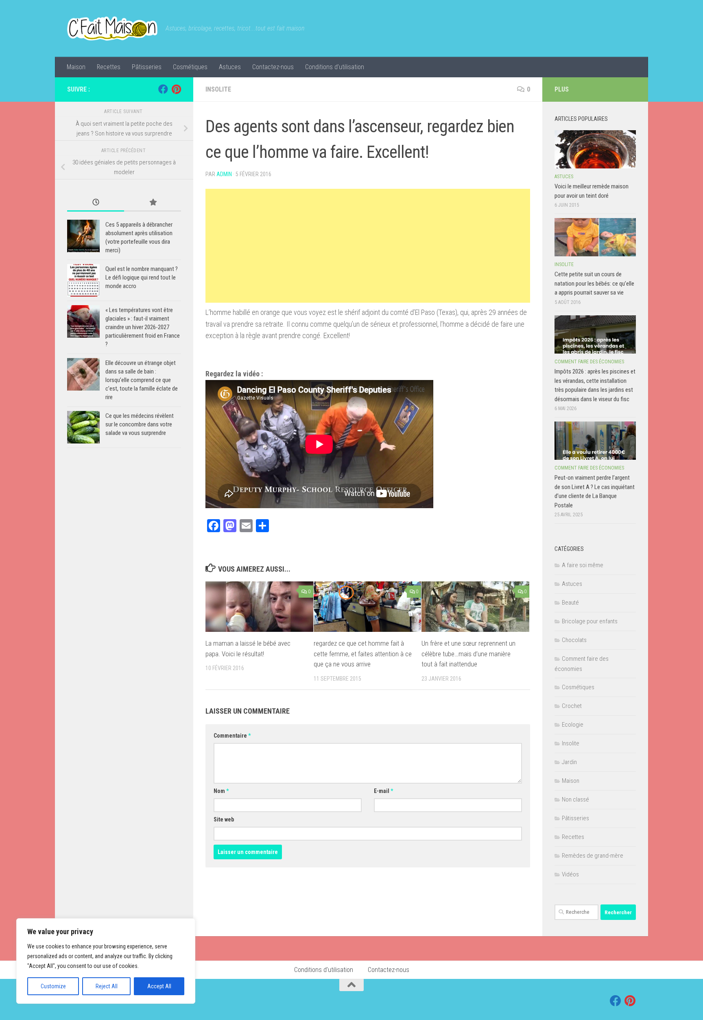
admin (224, 174)
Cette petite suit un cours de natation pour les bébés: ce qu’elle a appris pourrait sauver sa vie (594, 283)
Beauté (570, 602)
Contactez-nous (273, 67)
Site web (224, 819)
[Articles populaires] (152, 203)
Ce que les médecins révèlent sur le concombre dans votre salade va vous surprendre (139, 424)
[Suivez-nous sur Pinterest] (176, 89)
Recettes (108, 67)
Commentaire (232, 735)
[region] (105, 961)
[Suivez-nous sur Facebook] (163, 89)
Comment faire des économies (589, 362)
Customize (53, 986)
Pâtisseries (147, 67)
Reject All (107, 986)
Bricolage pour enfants (590, 621)
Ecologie (572, 724)
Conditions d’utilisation (334, 67)
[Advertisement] (367, 246)
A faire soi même (582, 565)
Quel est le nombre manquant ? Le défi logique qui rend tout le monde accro (141, 277)
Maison (76, 67)
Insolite (218, 89)
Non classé (575, 799)
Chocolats (574, 640)
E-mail (383, 791)
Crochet (572, 706)
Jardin (569, 762)
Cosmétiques (190, 67)
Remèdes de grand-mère (592, 855)
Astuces (230, 67)
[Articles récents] (95, 203)
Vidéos (570, 874)
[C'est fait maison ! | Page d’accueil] (112, 28)
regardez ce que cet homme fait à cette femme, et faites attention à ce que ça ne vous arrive (363, 653)
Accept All (159, 986)
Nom (221, 791)
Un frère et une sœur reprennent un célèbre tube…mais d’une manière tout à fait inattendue (468, 653)
